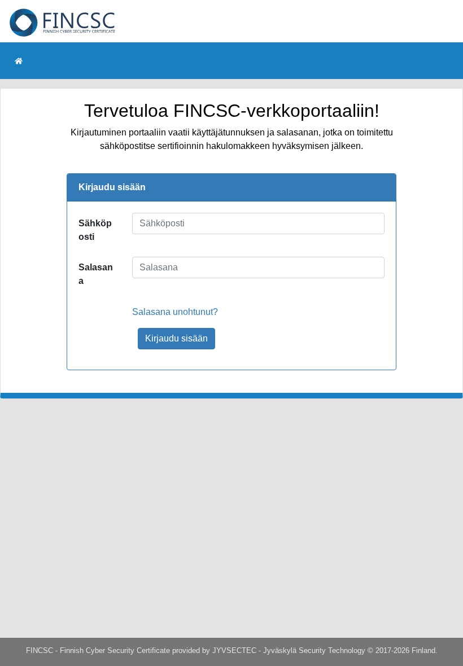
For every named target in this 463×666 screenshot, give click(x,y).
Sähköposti (95, 230)
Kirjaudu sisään (176, 338)
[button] (19, 61)
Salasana (95, 274)
